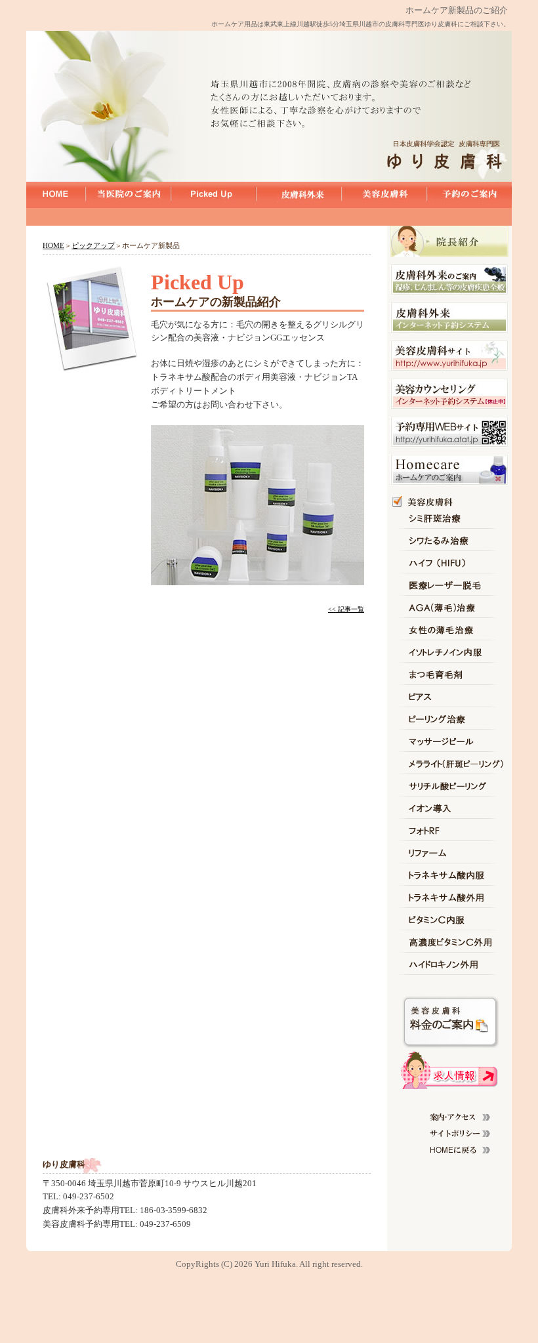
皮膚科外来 (298, 194)
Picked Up (213, 194)
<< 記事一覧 (346, 609)
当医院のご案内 (128, 194)
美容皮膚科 (383, 194)
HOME (55, 194)
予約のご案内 (469, 194)
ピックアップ (93, 245)
